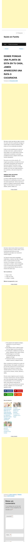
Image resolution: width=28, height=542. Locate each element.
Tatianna (19, 494)
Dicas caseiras (13, 494)
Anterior (6, 48)
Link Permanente (10, 496)
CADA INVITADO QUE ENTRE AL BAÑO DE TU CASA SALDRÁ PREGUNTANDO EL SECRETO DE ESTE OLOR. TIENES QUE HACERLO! (8, 414)
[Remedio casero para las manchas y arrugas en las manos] (8, 423)
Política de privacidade (13, 44)
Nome (8, 535)
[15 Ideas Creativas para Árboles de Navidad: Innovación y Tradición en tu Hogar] (17, 404)
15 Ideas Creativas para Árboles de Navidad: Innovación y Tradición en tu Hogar (16, 412)
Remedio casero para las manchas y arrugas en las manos (8, 430)
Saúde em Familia (11, 36)
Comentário (9, 516)
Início (5, 44)
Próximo (21, 48)
